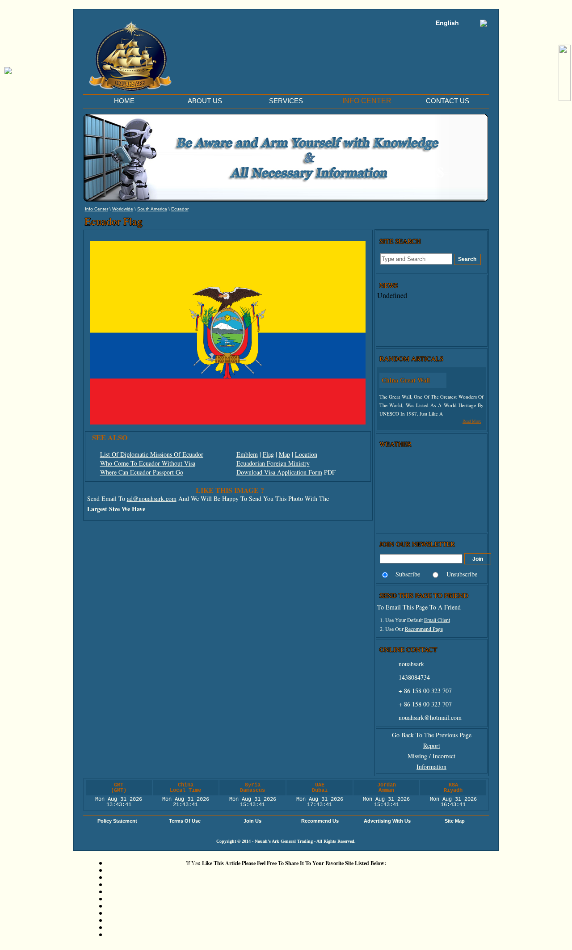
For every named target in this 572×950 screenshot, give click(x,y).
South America (152, 208)
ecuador (180, 208)
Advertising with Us (387, 821)
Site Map (455, 821)
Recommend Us (320, 821)
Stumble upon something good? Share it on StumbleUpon (192, 891)
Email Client (437, 619)
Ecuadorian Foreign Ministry (273, 463)
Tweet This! (124, 877)
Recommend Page (424, 628)
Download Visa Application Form (279, 472)
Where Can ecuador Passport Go (141, 472)
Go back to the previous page (431, 735)
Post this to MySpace (139, 934)
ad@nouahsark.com (152, 498)
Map (284, 454)
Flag (268, 454)
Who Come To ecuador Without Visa (147, 463)
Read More (472, 421)
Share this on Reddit (138, 884)
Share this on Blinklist (140, 912)
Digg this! (122, 869)
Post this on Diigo (134, 920)
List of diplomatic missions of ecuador (151, 454)
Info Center (96, 208)
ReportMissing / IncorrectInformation (431, 756)
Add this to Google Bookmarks (154, 862)
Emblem (247, 454)
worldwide (122, 208)
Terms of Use (185, 821)
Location (306, 454)
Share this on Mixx (136, 898)
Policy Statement (117, 821)
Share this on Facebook (142, 927)
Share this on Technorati (143, 905)
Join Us (252, 821)
